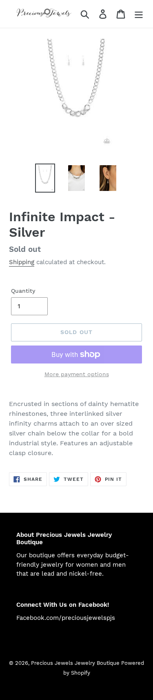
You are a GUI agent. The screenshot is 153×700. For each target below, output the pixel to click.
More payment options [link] (76, 374)
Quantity (23, 290)
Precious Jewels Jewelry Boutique (76, 663)
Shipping (21, 262)
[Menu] (139, 14)
